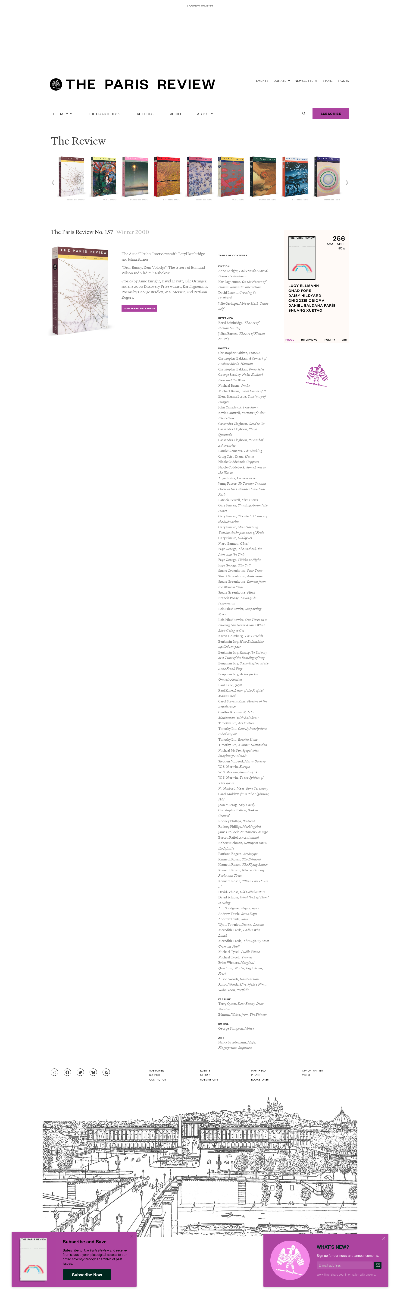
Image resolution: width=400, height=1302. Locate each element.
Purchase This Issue (139, 308)
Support (155, 1075)
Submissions (209, 1079)
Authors (145, 113)
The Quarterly (103, 113)
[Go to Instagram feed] (54, 1072)
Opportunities (312, 1070)
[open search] (304, 113)
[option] (72, 178)
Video (306, 1075)
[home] (132, 85)
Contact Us (157, 1079)
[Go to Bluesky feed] (93, 1072)
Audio (175, 113)
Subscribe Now (87, 1275)
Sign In (343, 80)
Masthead (258, 1070)
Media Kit (206, 1075)
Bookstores (260, 1079)
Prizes (255, 1075)
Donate (281, 80)
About (203, 113)
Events (262, 80)
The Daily (60, 113)
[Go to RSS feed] (106, 1072)
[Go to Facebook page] (67, 1072)
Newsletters (306, 80)
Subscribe (331, 113)
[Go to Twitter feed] (80, 1072)
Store (328, 80)
